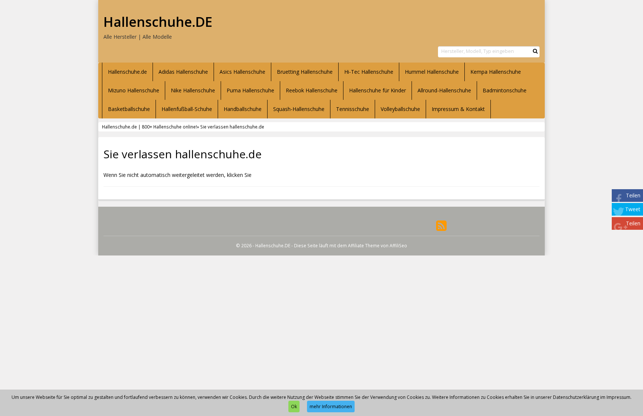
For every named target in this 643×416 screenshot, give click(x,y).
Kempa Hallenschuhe (495, 71)
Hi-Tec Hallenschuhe (368, 71)
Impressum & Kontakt (458, 108)
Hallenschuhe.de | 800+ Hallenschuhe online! (149, 127)
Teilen (633, 195)
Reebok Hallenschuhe (312, 90)
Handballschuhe (243, 108)
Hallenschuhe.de (127, 71)
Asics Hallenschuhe (242, 71)
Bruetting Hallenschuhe (305, 71)
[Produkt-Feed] (441, 225)
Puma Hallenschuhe (250, 90)
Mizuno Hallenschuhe (133, 90)
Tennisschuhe (352, 108)
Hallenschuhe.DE (157, 22)
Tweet (632, 209)
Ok (294, 406)
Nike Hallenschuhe (193, 90)
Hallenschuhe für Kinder (377, 90)
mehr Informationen (331, 406)
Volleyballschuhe (400, 108)
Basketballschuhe (129, 108)
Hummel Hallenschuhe (432, 71)
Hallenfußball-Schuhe (186, 108)
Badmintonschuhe (505, 90)
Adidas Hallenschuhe (183, 71)
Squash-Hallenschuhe (298, 108)
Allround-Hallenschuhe (444, 90)
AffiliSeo (398, 245)
